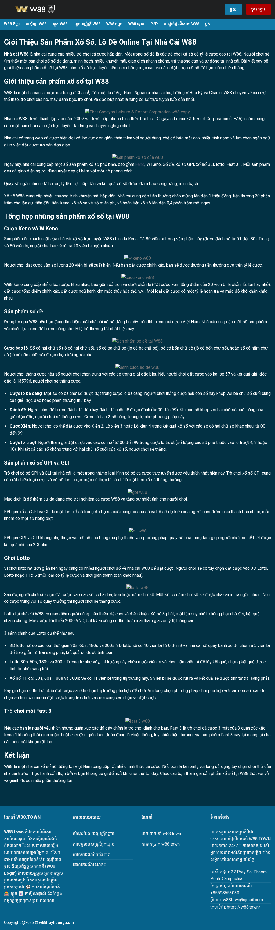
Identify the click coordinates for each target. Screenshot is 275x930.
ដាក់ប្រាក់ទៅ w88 (156, 833)
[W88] (41, 9)
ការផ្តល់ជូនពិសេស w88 (181, 24)
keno (139, 164)
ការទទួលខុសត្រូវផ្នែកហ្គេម (93, 844)
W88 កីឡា (12, 24)
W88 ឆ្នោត (136, 24)
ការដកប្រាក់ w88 (155, 844)
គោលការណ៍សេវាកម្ (89, 864)
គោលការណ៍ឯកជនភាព (91, 854)
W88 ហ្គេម (114, 24)
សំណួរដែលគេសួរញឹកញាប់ (94, 833)
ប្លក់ (207, 24)
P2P (154, 24)
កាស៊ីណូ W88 (36, 24)
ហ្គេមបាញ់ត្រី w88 (87, 24)
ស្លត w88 (60, 24)
